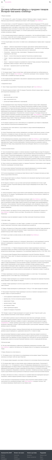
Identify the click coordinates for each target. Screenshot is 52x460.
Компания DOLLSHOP (6, 452)
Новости (3, 455)
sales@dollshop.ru (5, 322)
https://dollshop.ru (39, 20)
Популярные (4, 459)
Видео (41, 457)
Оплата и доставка (32, 452)
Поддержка (43, 452)
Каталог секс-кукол (19, 452)
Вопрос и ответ (43, 455)
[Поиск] (50, 2)
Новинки (3, 457)
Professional (17, 459)
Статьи (41, 459)
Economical (16, 455)
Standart (16, 457)
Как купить (29, 455)
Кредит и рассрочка (31, 457)
